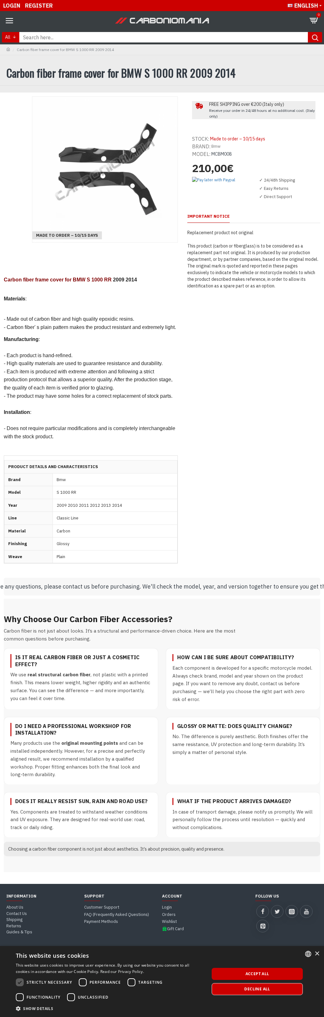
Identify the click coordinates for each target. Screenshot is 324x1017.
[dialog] (162, 981)
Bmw (216, 146)
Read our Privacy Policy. (122, 971)
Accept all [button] (257, 973)
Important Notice (208, 216)
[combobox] (308, 954)
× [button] (317, 953)
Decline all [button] (257, 989)
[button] (110, 1008)
